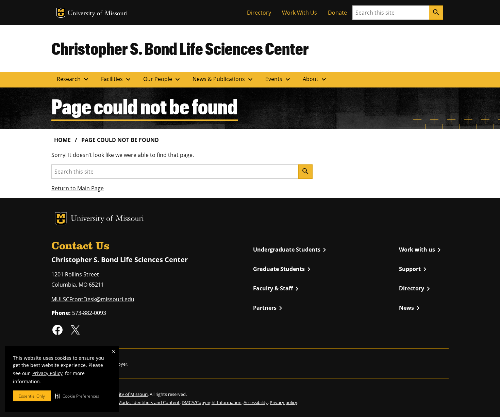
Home (62, 140)
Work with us (421, 250)
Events (278, 79)
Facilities (116, 79)
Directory (259, 12)
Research (73, 79)
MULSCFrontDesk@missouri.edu (92, 299)
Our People (162, 79)
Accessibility (256, 402)
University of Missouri (98, 13)
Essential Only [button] (32, 396)
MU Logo (60, 13)
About (315, 79)
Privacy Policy (47, 373)
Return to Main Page (77, 188)
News (410, 308)
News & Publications (223, 79)
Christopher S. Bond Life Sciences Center (180, 48)
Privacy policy (283, 402)
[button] (77, 395)
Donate (337, 12)
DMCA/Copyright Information (211, 402)
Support (414, 269)
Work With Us (299, 12)
